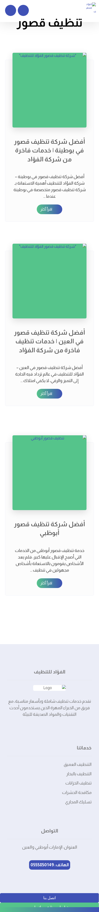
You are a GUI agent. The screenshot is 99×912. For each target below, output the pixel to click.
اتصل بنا (49, 898)
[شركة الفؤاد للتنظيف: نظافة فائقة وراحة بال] (91, 7)
